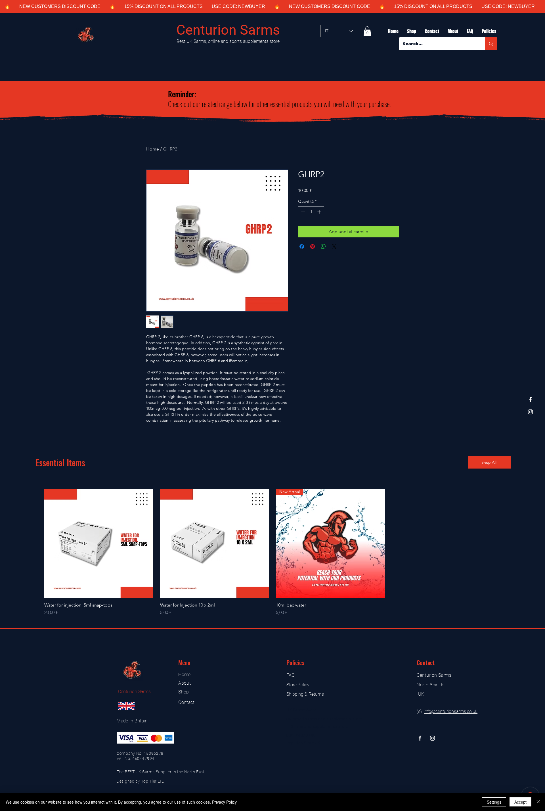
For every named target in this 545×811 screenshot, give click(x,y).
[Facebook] (530, 399)
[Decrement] (302, 212)
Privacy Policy (224, 802)
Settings (494, 802)
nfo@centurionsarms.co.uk (451, 711)
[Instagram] (530, 412)
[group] (272, 552)
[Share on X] (334, 246)
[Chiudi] (538, 801)
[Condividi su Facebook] (301, 246)
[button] (367, 31)
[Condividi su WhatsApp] (323, 246)
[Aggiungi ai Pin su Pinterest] (312, 246)
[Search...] (491, 43)
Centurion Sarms (228, 30)
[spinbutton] (311, 212)
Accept (520, 802)
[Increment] (319, 212)
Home (152, 149)
